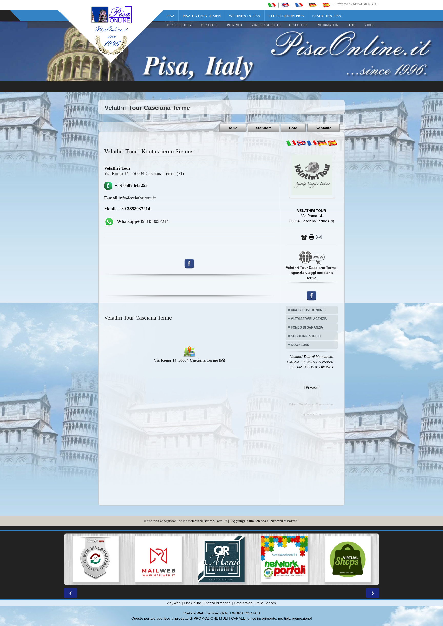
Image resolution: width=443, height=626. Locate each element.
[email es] (332, 143)
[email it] (291, 143)
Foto (293, 128)
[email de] (322, 143)
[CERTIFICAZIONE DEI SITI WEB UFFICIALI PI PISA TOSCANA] (348, 559)
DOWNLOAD (300, 345)
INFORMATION (327, 25)
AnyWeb (174, 603)
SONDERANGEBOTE (265, 25)
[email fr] (312, 143)
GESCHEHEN (298, 25)
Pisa (170, 16)
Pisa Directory (179, 25)
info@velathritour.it (130, 197)
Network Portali (366, 4)
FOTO (351, 25)
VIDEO (369, 25)
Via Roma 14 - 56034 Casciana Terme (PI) (144, 173)
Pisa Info (234, 25)
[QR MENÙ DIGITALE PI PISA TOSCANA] (158, 559)
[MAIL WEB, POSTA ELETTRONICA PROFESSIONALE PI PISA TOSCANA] (95, 559)
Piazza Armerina (217, 603)
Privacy (312, 387)
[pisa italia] (272, 4)
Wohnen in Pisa (244, 16)
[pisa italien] (312, 4)
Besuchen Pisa (326, 16)
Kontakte (323, 128)
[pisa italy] (285, 4)
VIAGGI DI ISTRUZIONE (308, 310)
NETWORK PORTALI (242, 613)
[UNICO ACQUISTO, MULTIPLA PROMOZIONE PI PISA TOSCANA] (221, 559)
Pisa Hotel (209, 25)
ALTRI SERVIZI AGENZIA (309, 319)
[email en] (301, 143)
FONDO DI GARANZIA (307, 327)
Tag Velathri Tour (311, 414)
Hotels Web (243, 603)
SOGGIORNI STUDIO (306, 336)
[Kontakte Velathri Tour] (311, 237)
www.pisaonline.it (172, 521)
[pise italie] (299, 4)
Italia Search (266, 603)
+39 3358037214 (143, 221)
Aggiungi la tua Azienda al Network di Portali (264, 521)
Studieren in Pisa (286, 16)
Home (233, 128)
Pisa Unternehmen (202, 16)
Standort (263, 128)
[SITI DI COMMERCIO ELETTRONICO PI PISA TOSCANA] (284, 559)
